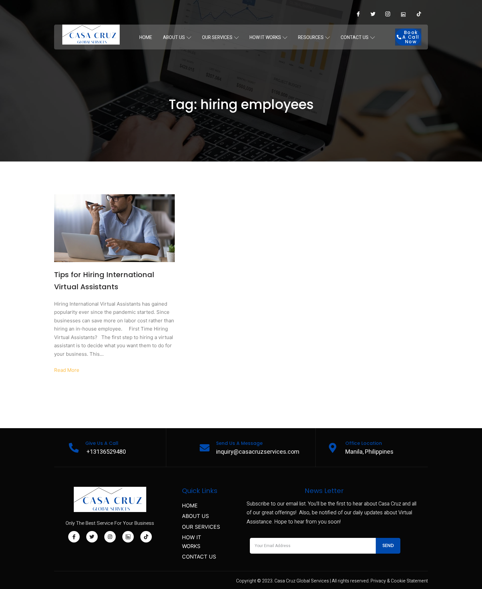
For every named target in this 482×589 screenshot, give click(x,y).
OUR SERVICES (217, 37)
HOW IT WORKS (265, 37)
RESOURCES (311, 37)
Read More (66, 370)
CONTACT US (355, 37)
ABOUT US (174, 37)
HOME (145, 37)
